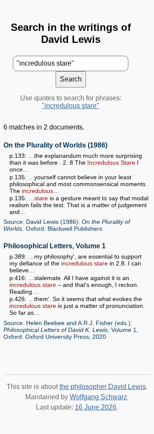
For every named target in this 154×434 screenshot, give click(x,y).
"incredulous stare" (70, 105)
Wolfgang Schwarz (98, 397)
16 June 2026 (95, 407)
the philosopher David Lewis (102, 386)
